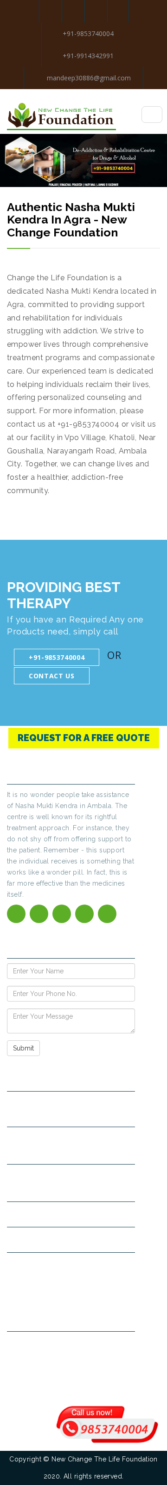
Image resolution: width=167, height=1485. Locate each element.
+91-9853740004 (88, 33)
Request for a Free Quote (84, 737)
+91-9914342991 (88, 55)
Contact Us (52, 675)
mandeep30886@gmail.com (88, 77)
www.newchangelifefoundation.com (70, 1239)
